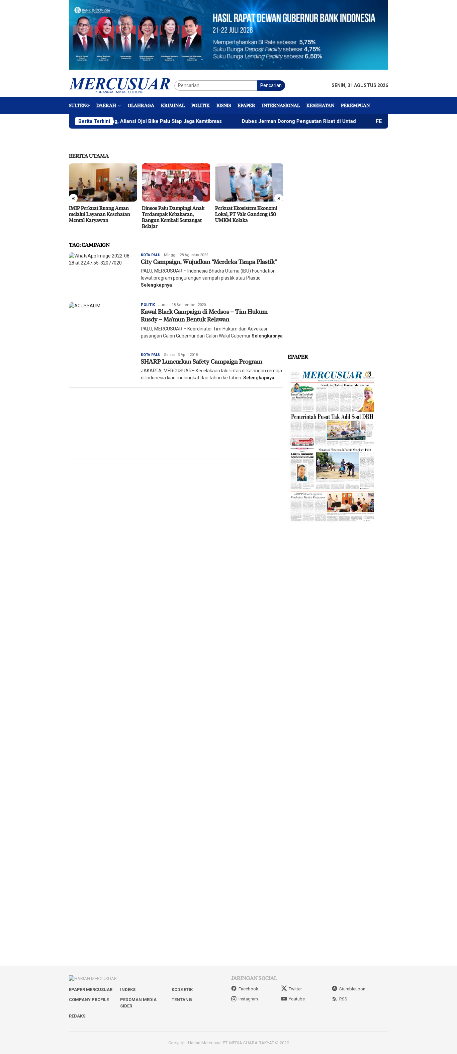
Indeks (127, 989)
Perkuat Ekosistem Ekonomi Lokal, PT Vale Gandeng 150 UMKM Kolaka (246, 214)
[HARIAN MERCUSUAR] (121, 85)
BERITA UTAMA (89, 155)
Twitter (295, 988)
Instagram (248, 998)
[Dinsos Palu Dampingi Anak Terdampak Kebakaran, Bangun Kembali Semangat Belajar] (176, 182)
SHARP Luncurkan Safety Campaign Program (201, 361)
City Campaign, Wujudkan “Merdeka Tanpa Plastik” (209, 261)
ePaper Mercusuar (90, 989)
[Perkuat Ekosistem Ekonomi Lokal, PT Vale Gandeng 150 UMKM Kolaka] (249, 182)
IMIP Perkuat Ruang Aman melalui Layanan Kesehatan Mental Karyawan (99, 214)
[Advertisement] (176, 423)
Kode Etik (182, 989)
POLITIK (148, 305)
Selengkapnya (156, 285)
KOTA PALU (151, 255)
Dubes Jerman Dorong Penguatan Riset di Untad (275, 121)
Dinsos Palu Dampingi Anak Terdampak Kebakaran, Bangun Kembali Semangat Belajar (173, 217)
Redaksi (78, 1016)
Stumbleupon (352, 988)
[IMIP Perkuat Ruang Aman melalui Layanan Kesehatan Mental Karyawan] (103, 182)
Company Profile (89, 999)
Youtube (297, 998)
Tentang (182, 999)
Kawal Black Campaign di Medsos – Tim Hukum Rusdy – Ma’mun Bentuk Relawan (204, 315)
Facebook (248, 988)
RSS (343, 998)
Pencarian (271, 85)
